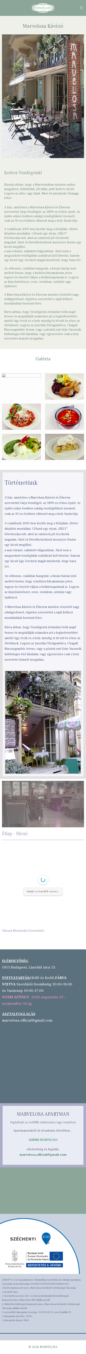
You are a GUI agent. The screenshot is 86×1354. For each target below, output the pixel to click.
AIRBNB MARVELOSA (43, 1140)
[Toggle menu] (81, 8)
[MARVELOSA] (43, 8)
